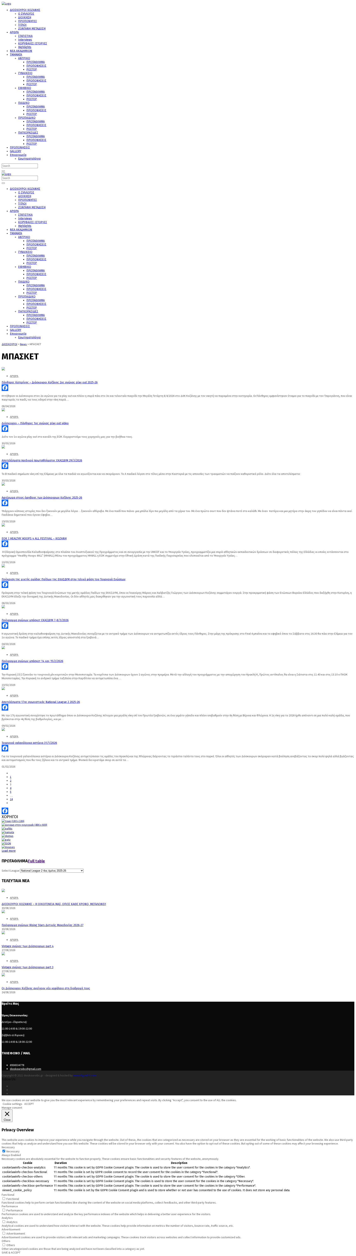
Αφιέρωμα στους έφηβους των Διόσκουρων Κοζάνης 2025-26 (42, 497)
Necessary (13, 1151)
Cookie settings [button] (12, 1104)
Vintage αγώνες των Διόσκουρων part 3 (27, 967)
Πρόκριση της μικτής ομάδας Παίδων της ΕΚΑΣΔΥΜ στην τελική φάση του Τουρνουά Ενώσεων (63, 579)
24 (11, 799)
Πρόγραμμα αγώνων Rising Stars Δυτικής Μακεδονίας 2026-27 (42, 925)
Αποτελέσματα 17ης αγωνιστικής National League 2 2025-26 (41, 702)
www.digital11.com (84, 1075)
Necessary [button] (8, 1147)
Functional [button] (8, 1195)
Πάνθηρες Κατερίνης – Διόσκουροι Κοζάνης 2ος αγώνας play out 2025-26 (50, 382)
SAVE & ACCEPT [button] (11, 1252)
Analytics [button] (7, 1218)
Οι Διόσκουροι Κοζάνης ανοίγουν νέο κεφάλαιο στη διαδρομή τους (46, 988)
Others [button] (6, 1241)
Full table (36, 860)
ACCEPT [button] (29, 1104)
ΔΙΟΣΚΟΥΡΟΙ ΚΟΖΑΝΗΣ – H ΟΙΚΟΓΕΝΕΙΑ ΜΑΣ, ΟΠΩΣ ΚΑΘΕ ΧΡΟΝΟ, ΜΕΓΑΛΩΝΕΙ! (54, 904)
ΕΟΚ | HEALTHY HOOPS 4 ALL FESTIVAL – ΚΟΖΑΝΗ (34, 538)
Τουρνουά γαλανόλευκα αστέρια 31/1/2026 (29, 743)
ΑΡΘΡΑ (14, 376)
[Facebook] (178, 387)
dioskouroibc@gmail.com (25, 1069)
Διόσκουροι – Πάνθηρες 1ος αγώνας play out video (35, 423)
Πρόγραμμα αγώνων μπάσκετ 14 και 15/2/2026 (32, 661)
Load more (9, 851)
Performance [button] (10, 1206)
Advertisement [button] (11, 1229)
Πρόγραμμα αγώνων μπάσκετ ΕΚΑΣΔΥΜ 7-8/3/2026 (35, 620)
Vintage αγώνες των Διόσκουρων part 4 (28, 946)
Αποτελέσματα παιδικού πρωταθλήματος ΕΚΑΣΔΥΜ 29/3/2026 (42, 460)
